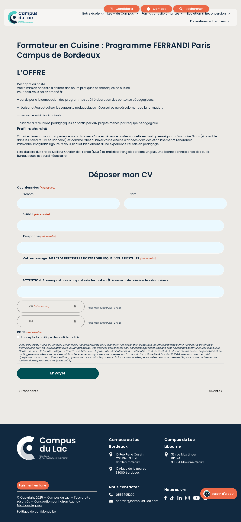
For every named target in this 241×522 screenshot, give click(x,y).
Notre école (91, 14)
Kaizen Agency (69, 501)
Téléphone (39, 236)
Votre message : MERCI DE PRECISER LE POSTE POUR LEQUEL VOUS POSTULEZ (89, 259)
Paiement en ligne (33, 485)
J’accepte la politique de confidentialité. (49, 337)
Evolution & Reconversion (206, 14)
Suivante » (215, 391)
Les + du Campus (120, 14)
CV (39, 306)
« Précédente (28, 391)
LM (31, 321)
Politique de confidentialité (36, 511)
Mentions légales (29, 505)
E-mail (36, 214)
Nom (133, 194)
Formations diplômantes (160, 14)
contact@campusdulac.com (134, 501)
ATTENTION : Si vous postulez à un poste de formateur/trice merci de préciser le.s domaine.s (95, 280)
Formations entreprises (208, 21)
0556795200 (125, 495)
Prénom (28, 194)
